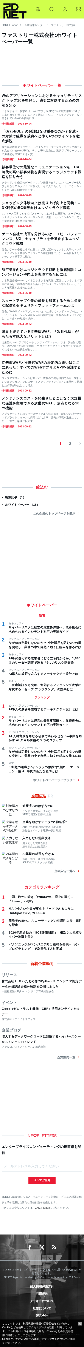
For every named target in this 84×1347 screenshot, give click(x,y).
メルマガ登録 (42, 1180)
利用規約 (42, 1293)
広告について (42, 1308)
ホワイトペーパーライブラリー (54, 780)
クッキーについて (42, 1301)
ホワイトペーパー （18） (22, 504)
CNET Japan (42, 1207)
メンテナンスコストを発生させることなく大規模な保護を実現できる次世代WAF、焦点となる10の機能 (41, 403)
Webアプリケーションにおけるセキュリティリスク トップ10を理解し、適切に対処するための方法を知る (42, 100)
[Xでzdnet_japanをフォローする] (42, 1247)
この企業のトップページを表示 (54, 513)
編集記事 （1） (15, 497)
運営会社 (42, 1315)
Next (79, 444)
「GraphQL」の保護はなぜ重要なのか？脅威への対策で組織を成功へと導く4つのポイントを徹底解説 (41, 136)
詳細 (72, 1339)
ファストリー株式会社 (64, 25)
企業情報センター (34, 25)
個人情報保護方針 (42, 1286)
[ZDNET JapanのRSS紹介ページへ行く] (54, 1247)
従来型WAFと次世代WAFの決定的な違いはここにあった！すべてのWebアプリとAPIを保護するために (41, 367)
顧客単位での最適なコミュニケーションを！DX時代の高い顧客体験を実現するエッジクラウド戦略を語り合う (41, 172)
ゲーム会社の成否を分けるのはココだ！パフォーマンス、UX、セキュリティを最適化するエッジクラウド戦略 (41, 238)
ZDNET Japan (10, 25)
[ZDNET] (14, 9)
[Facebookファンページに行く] (30, 1247)
